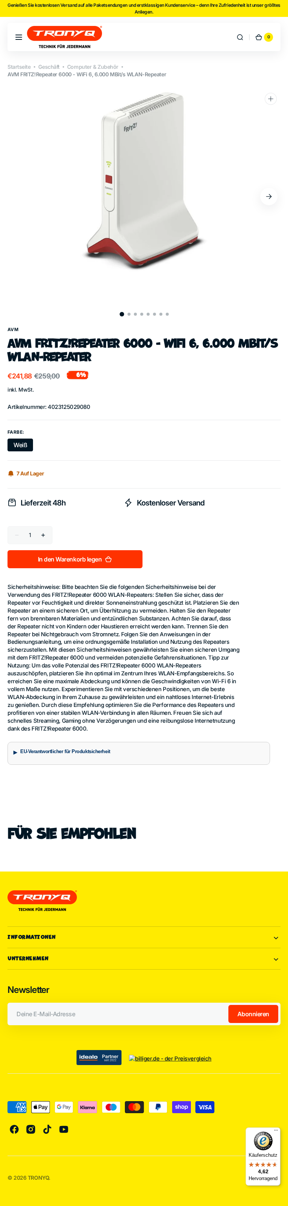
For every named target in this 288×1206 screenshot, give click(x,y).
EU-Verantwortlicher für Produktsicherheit (65, 751)
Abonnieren (253, 1014)
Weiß (23, 446)
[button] (18, 37)
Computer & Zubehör (92, 67)
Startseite (19, 67)
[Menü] (276, 1131)
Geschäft (49, 67)
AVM (13, 329)
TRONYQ (38, 1177)
